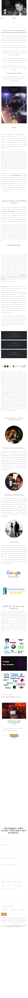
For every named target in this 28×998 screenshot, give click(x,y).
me (14, 91)
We (6, 279)
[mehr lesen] (23, 710)
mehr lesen (14, 735)
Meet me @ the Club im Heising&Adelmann (14, 721)
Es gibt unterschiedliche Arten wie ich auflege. (11, 255)
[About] (14, 122)
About (14, 89)
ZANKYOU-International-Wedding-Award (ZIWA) (11, 390)
